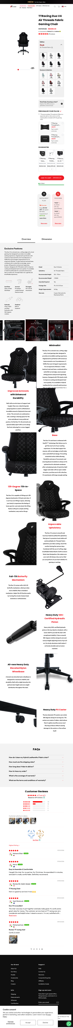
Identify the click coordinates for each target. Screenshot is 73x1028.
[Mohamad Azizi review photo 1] (13, 939)
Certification (14, 1003)
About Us (13, 968)
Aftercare (14, 1000)
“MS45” (56, 211)
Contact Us (41, 971)
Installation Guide (43, 984)
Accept (28, 1023)
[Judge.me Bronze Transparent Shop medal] (40, 833)
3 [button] (36, 949)
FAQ (39, 968)
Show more (44, 223)
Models (13, 975)
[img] (13, 851)
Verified (35, 840)
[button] (43, 34)
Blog (12, 981)
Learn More (43, 218)
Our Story (14, 971)
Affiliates (41, 981)
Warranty (41, 975)
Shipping (13, 994)
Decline (45, 1023)
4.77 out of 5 (41, 795)
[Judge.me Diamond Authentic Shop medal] (31, 833)
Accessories (14, 978)
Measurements (15, 997)
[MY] (63, 6)
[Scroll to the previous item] (39, 160)
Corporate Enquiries (44, 978)
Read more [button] (13, 915)
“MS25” (56, 203)
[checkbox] (51, 127)
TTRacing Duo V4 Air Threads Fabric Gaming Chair (50, 20)
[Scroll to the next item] (62, 160)
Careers (13, 984)
